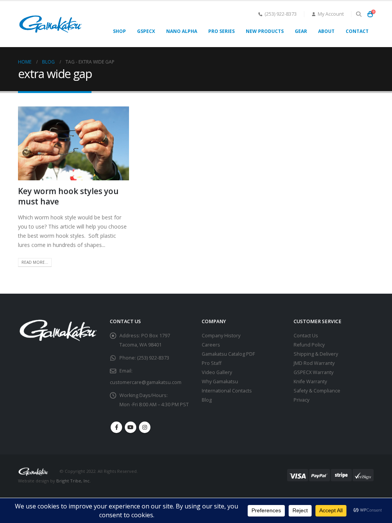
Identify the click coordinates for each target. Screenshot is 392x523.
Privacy (301, 400)
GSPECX (146, 31)
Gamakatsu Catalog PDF (228, 354)
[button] (358, 14)
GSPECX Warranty (313, 372)
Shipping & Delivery (316, 354)
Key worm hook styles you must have (68, 196)
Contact (357, 31)
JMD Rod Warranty (314, 363)
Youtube (130, 427)
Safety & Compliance (317, 390)
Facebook (116, 427)
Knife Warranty (310, 381)
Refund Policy (309, 345)
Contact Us (306, 335)
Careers (211, 345)
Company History (221, 335)
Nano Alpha (181, 31)
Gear (301, 31)
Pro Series (221, 31)
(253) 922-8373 (281, 14)
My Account (331, 14)
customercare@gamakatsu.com (145, 382)
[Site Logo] (50, 24)
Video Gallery (217, 372)
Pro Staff (211, 363)
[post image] (73, 143)
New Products (265, 31)
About (326, 31)
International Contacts (227, 390)
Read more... (34, 262)
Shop (119, 31)
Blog (207, 400)
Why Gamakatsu (220, 381)
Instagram (144, 427)
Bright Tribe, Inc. (73, 481)
